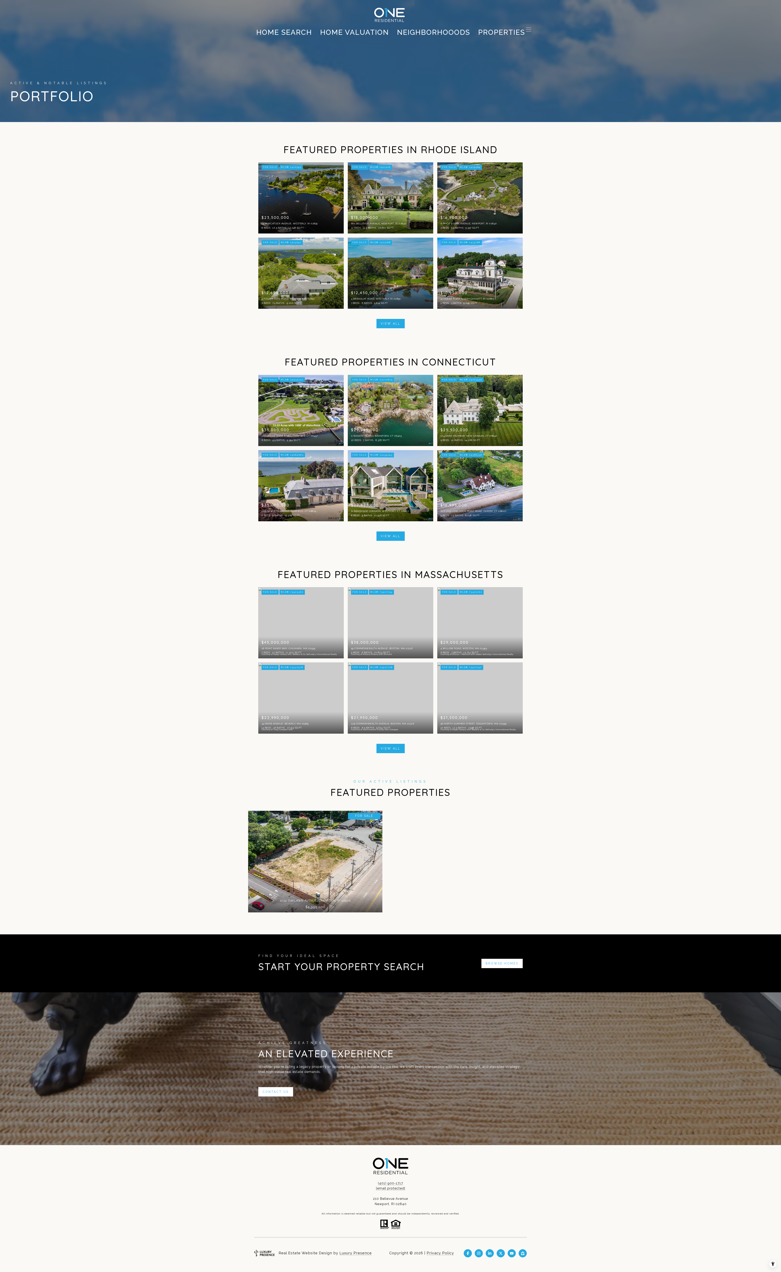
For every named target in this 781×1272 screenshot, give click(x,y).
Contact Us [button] (276, 1091)
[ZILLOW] (523, 1253)
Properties (501, 32)
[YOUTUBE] (512, 1253)
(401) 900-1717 (390, 1183)
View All (390, 323)
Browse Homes (502, 963)
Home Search (284, 32)
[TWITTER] (501, 1253)
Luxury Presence (355, 1253)
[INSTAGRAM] (479, 1253)
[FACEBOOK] (468, 1253)
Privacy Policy (440, 1253)
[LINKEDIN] (490, 1253)
